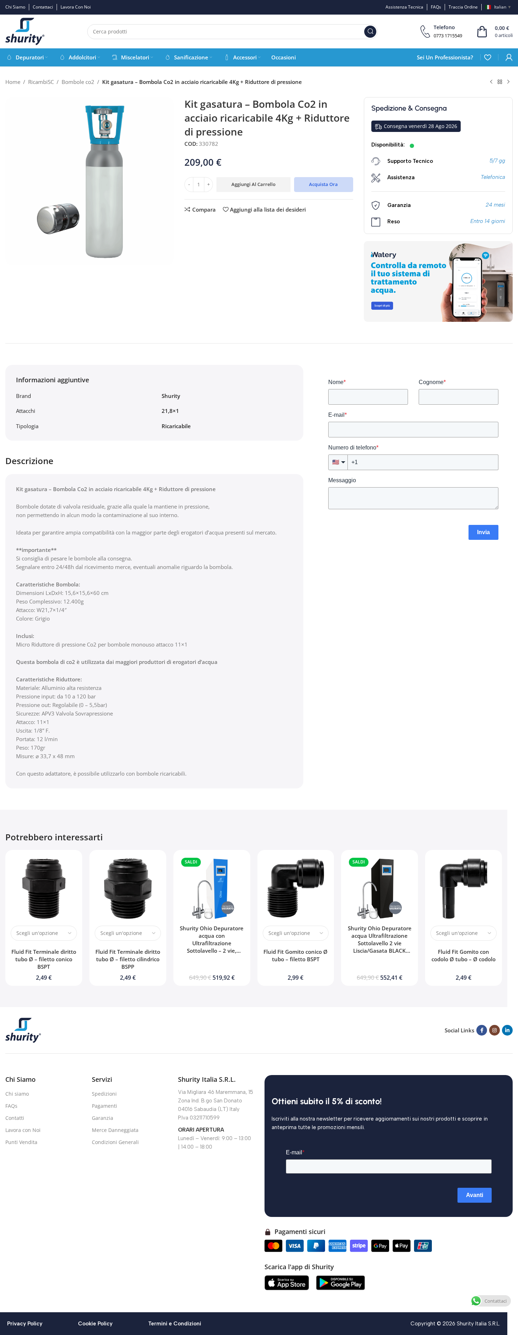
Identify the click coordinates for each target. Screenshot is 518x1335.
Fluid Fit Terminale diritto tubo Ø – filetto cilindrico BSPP (127, 959)
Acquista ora (323, 184)
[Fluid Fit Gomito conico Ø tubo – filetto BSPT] (296, 888)
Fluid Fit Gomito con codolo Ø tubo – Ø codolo (463, 955)
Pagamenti (104, 1105)
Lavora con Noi (23, 1130)
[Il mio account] (509, 57)
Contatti (14, 1118)
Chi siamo (17, 1093)
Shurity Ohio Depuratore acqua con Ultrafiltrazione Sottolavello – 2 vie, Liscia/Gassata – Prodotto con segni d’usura (211, 947)
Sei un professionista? (445, 57)
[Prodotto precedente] (491, 82)
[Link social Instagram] (494, 1030)
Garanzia (102, 1118)
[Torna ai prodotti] (500, 82)
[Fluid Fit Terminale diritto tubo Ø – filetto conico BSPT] (44, 888)
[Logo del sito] (25, 30)
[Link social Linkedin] (507, 1030)
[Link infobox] (441, 31)
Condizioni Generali (115, 1142)
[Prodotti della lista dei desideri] (488, 57)
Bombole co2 (78, 81)
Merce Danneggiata (115, 1130)
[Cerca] (370, 32)
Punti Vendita (21, 1142)
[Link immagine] (23, 1029)
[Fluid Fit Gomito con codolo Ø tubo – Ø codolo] (463, 888)
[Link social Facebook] (481, 1030)
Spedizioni (104, 1093)
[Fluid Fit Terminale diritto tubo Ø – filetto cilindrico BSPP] (128, 888)
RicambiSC (41, 81)
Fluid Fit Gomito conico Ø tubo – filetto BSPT (295, 955)
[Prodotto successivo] (508, 82)
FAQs (11, 1105)
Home (12, 81)
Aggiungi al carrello (253, 184)
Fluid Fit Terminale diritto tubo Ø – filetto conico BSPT (43, 959)
